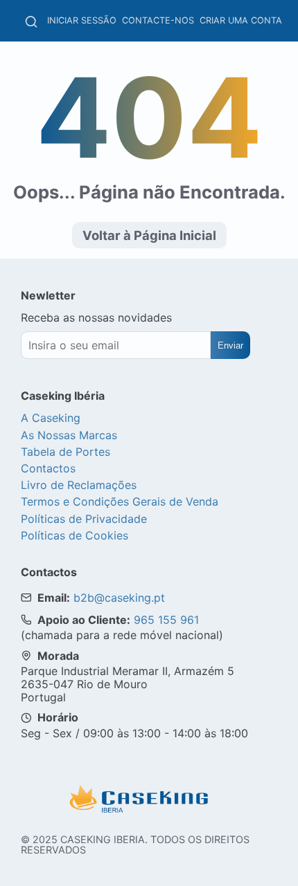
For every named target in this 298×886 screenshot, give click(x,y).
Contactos (48, 468)
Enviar (230, 345)
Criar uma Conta (241, 20)
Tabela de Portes (65, 452)
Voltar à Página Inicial (149, 235)
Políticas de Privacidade (84, 519)
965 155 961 (166, 620)
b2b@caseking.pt (119, 597)
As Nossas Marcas (69, 435)
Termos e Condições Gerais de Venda (119, 501)
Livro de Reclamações (79, 485)
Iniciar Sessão (81, 20)
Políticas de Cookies (74, 535)
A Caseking (50, 418)
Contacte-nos (158, 20)
